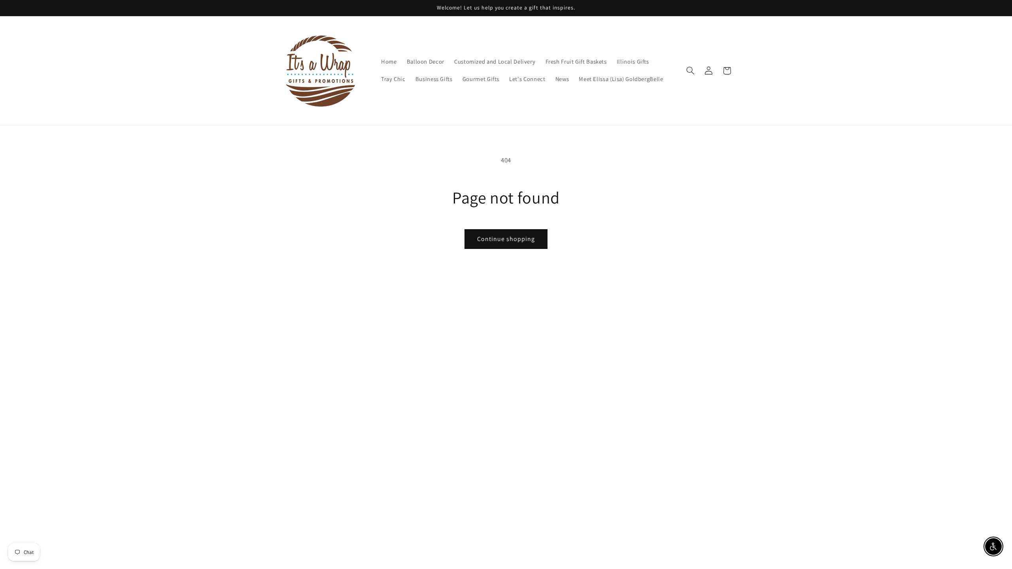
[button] (690, 71)
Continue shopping (506, 239)
